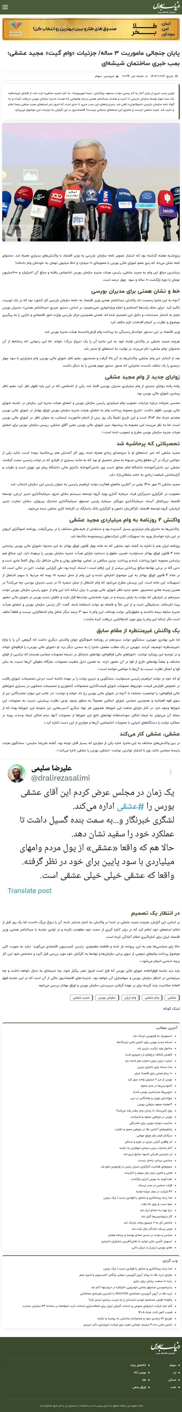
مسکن (172, 1380)
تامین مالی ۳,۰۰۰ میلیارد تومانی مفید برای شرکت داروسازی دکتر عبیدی (127, 1325)
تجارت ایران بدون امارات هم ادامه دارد (148, 1061)
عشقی (172, 998)
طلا (144, 1380)
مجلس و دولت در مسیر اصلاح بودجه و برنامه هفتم (140, 1235)
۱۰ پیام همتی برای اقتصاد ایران (153, 1073)
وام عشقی (152, 998)
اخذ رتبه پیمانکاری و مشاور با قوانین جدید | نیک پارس (137, 1198)
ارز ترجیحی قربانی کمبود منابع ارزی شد (148, 1154)
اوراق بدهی (139, 1387)
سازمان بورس (107, 998)
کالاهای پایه (138, 1365)
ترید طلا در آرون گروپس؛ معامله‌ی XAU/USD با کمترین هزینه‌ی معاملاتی (126, 1294)
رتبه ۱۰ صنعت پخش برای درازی (152, 1281)
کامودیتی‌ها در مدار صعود (156, 1086)
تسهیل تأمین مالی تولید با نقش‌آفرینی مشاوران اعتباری (136, 1242)
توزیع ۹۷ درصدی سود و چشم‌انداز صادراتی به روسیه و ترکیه (134, 1319)
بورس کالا (140, 1373)
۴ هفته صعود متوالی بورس (155, 1105)
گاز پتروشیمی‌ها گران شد (156, 1217)
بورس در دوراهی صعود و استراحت (151, 1117)
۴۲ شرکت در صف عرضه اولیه (154, 1192)
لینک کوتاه (171, 1008)
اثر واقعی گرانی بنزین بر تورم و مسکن (148, 1142)
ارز (174, 1373)
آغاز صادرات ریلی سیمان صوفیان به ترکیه (145, 1148)
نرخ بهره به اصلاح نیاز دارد (156, 1210)
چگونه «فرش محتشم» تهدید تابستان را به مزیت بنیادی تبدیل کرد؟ (130, 1300)
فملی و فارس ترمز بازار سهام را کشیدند (148, 1173)
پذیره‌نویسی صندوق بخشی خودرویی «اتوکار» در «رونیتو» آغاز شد (131, 1288)
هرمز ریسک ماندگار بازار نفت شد (152, 1229)
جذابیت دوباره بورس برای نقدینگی (150, 1123)
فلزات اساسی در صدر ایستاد (155, 1185)
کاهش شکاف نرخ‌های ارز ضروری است (148, 1055)
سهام (98, 76)
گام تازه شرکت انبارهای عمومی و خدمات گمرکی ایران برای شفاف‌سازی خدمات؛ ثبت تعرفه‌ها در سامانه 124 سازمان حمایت (97, 1306)
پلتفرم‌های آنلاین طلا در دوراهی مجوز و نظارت (143, 1129)
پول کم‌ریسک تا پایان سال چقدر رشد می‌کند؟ (144, 1111)
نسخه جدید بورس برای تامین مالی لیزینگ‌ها (144, 1042)
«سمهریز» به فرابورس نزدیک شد (152, 1036)
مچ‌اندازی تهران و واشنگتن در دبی (151, 1098)
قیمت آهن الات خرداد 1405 (155, 1312)
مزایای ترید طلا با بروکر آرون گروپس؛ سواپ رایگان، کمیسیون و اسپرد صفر (125, 1275)
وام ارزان (130, 998)
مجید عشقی (81, 998)
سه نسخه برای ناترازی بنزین (154, 1067)
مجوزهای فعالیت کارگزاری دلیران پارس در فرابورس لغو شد (136, 1167)
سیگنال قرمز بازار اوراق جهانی (154, 1136)
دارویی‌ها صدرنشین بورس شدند (152, 1092)
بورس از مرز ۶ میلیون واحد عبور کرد (150, 1080)
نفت (173, 1387)
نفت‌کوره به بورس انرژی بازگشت (151, 1179)
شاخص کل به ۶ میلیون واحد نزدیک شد (148, 1223)
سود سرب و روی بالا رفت (156, 1204)
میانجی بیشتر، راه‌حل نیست (155, 1161)
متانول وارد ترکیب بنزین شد (154, 1049)
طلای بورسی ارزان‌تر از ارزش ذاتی (152, 1248)
